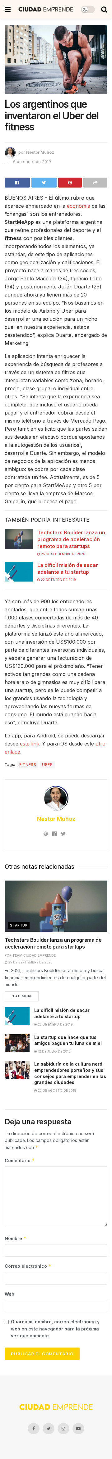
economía (78, 206)
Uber (47, 764)
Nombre (15, 1238)
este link (29, 744)
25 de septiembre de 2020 (62, 554)
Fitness (27, 764)
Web (9, 1294)
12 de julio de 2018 (54, 1051)
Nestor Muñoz (40, 152)
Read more (22, 996)
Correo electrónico (28, 1266)
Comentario (20, 1160)
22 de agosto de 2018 (56, 1090)
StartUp (18, 925)
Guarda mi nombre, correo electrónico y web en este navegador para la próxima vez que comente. (55, 1328)
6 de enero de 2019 (32, 161)
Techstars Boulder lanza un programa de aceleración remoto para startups (71, 539)
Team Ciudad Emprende (34, 955)
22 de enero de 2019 (58, 580)
